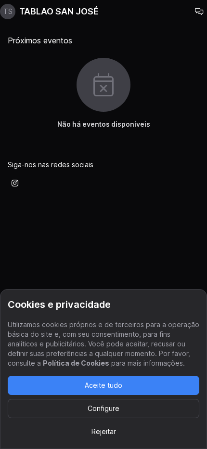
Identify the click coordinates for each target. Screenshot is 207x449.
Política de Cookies (76, 363)
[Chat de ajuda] (199, 11)
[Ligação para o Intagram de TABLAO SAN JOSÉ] (15, 183)
